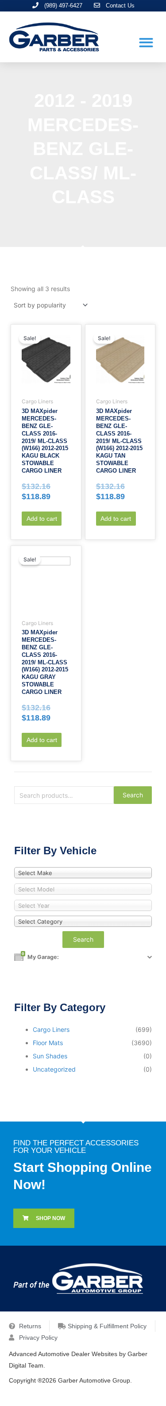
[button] (146, 42)
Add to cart (42, 518)
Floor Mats (48, 1042)
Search (133, 795)
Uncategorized (54, 1069)
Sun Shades (50, 1056)
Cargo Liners (51, 1029)
